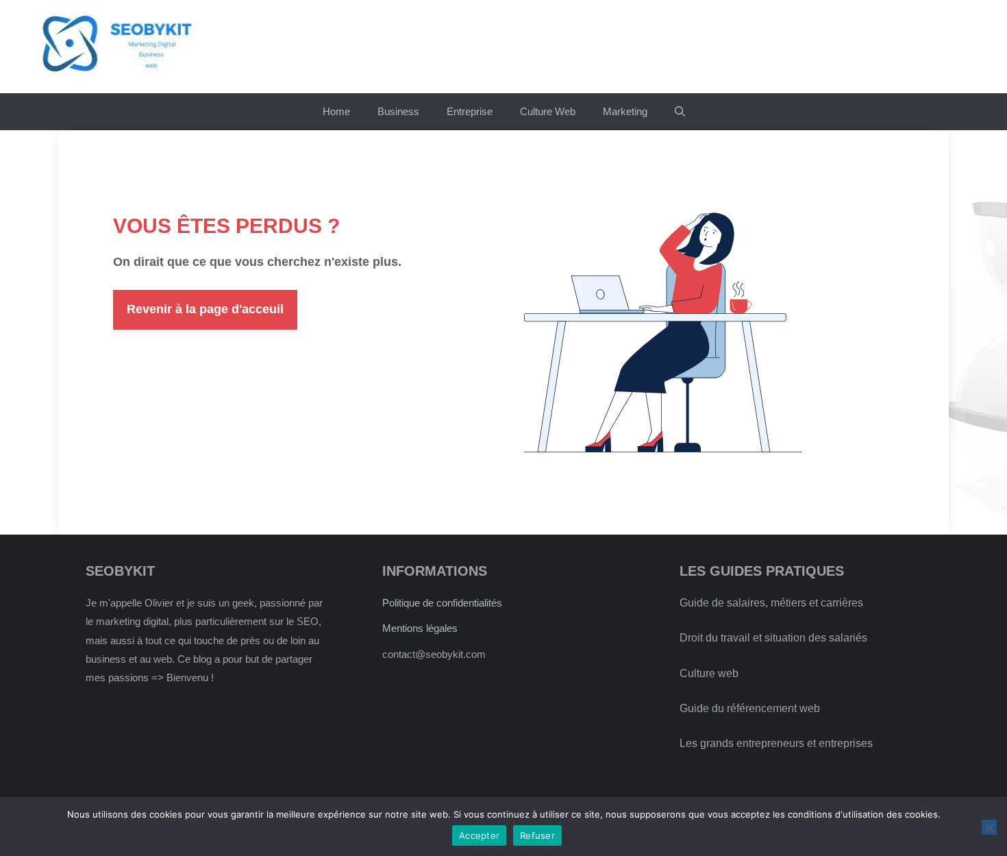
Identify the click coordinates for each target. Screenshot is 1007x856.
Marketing (625, 111)
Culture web (709, 673)
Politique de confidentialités (442, 603)
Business (398, 111)
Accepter (479, 835)
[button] (680, 111)
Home (336, 111)
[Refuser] (989, 827)
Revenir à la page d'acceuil (205, 309)
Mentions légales (420, 628)
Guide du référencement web (750, 708)
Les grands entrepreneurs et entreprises (776, 743)
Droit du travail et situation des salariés (773, 638)
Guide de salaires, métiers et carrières (771, 603)
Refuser (537, 835)
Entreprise (470, 111)
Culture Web (547, 111)
